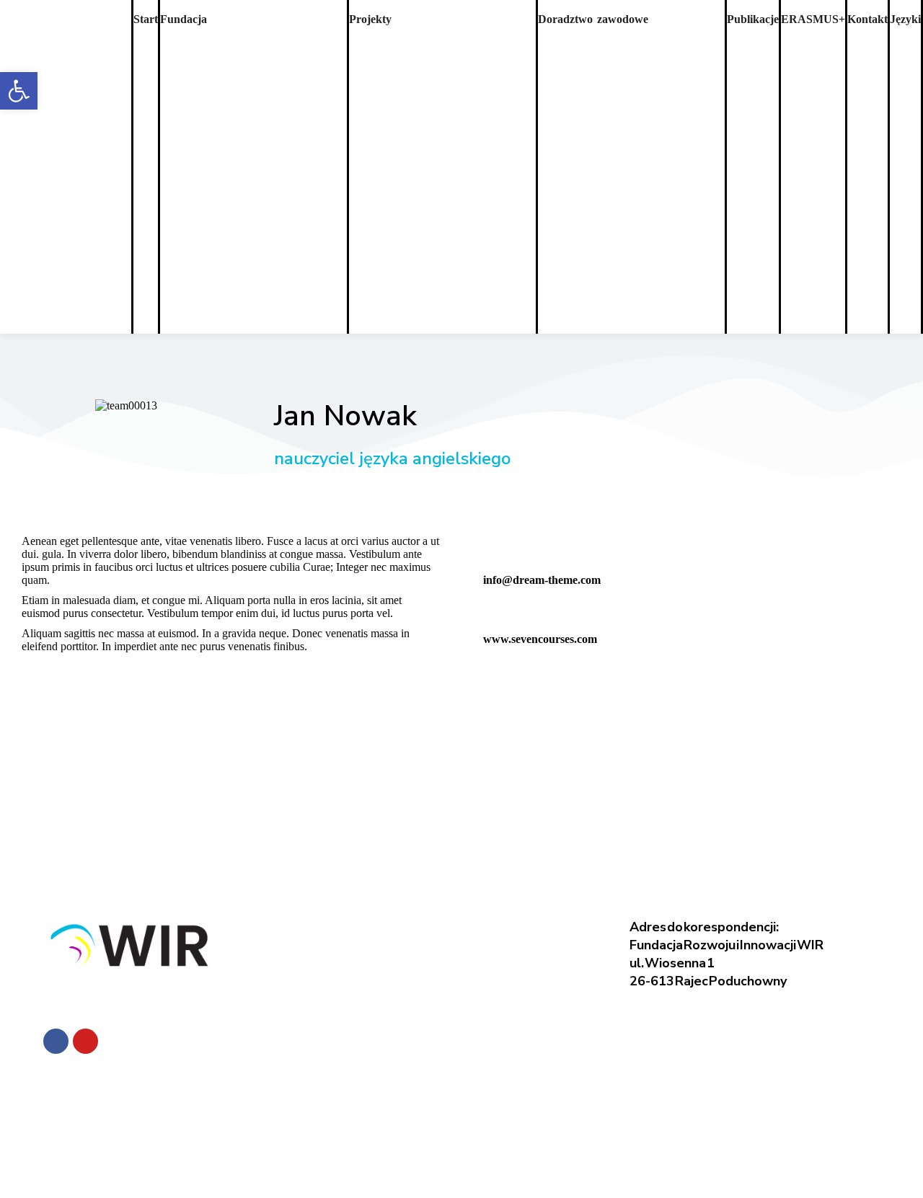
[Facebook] (56, 1041)
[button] (18, 91)
